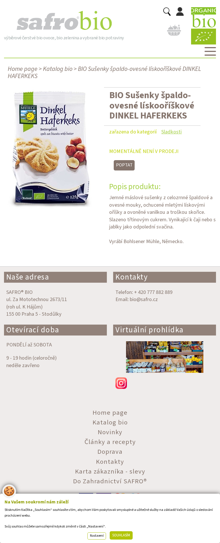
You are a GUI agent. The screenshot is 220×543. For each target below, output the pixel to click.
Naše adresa (27, 277)
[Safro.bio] (64, 20)
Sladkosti (171, 131)
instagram (164, 383)
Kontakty (131, 277)
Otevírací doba (32, 330)
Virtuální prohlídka (149, 330)
